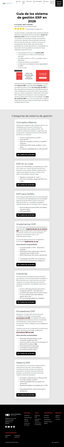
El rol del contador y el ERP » (29, 380)
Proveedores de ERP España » (29, 348)
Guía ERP (23, 2)
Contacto (58, 419)
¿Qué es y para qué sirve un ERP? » (31, 137)
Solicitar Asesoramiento (59, 3)
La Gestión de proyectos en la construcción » (34, 292)
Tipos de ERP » (24, 139)
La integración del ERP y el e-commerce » (33, 259)
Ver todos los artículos (26, 155)
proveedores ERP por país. (25, 332)
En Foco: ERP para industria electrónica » (32, 289)
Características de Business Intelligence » (32, 260)
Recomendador (37, 1)
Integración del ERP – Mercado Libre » (32, 291)
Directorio (29, 1)
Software (46, 415)
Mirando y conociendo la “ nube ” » (30, 177)
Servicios (18, 1)
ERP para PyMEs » (25, 211)
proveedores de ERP (23, 318)
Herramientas (28, 417)
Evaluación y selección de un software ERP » (34, 378)
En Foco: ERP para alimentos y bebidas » (32, 298)
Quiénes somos (52, 2)
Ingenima (56, 442)
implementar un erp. (31, 241)
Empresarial (47, 419)
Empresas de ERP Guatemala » (29, 346)
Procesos (46, 417)
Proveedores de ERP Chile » (28, 349)
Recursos (45, 1)
